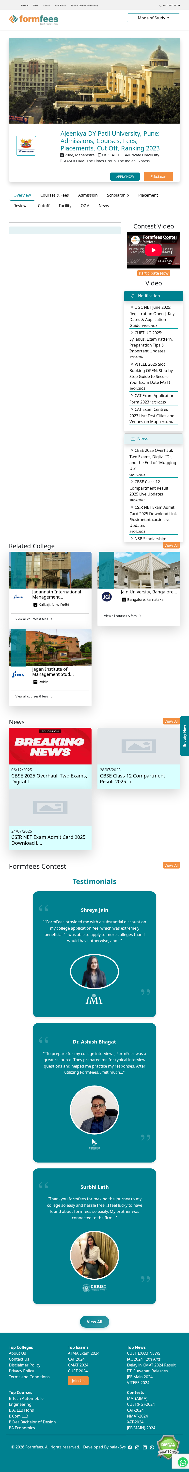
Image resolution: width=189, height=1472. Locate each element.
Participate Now (154, 273)
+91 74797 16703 (171, 5)
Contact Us (19, 1359)
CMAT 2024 (78, 1365)
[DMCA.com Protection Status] (168, 1447)
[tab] (22, 195)
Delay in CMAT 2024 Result (151, 1365)
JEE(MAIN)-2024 (141, 1428)
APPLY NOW (125, 176)
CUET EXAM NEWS (143, 1353)
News (35, 5)
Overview (22, 195)
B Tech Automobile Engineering (26, 1401)
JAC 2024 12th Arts (144, 1359)
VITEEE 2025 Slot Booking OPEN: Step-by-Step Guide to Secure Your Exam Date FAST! (151, 376)
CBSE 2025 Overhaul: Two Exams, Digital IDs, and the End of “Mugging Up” (152, 462)
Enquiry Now (184, 736)
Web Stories (60, 5)
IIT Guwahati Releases (147, 1371)
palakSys (118, 1447)
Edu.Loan (158, 176)
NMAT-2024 (137, 1416)
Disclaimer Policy (24, 1365)
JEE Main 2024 (140, 1376)
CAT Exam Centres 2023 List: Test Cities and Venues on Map (152, 415)
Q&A (85, 205)
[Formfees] (65, 20)
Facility (65, 205)
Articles (46, 5)
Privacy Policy (21, 1371)
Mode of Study (152, 18)
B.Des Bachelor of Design (32, 1422)
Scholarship (118, 195)
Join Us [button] (78, 1380)
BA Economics (22, 1428)
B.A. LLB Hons (21, 1410)
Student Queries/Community (84, 5)
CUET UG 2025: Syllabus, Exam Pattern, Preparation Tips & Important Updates (151, 344)
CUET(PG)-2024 (141, 1404)
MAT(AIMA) (137, 1398)
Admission (88, 195)
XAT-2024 (135, 1422)
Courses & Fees (54, 195)
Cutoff (43, 205)
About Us (17, 1353)
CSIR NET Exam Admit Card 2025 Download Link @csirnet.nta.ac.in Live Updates (153, 519)
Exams (24, 5)
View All (171, 545)
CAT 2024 (76, 1359)
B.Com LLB (18, 1416)
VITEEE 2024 (138, 1382)
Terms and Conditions (29, 1376)
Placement (148, 195)
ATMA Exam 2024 (83, 1353)
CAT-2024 (135, 1410)
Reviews (21, 205)
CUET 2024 (78, 1371)
